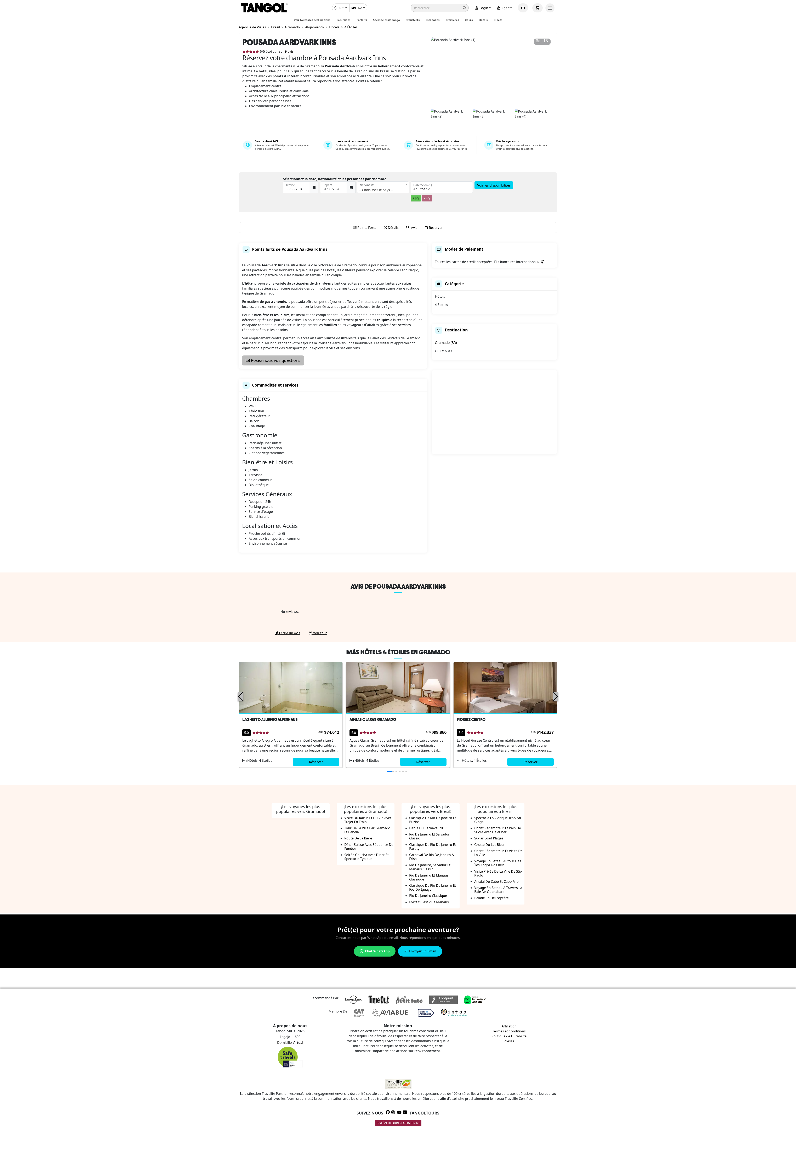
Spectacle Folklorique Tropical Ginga (497, 820)
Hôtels (483, 20)
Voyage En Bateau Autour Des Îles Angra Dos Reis (497, 863)
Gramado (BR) (446, 342)
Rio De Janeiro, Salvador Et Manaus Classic (429, 867)
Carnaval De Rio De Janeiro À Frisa (431, 856)
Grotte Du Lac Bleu (489, 844)
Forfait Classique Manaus (429, 902)
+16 (544, 41)
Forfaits (362, 20)
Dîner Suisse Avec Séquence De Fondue (368, 846)
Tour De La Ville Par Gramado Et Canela (367, 830)
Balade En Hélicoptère (491, 898)
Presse (509, 1041)
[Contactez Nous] (523, 7)
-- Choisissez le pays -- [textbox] (376, 190)
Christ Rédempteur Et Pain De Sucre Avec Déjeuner (497, 830)
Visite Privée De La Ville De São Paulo (498, 873)
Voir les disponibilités (494, 185)
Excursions (343, 20)
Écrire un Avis (289, 633)
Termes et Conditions (509, 1031)
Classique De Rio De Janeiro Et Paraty (432, 846)
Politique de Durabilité (509, 1036)
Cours (469, 20)
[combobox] (383, 187)
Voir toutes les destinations (312, 20)
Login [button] (483, 8)
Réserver (316, 762)
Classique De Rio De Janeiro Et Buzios (432, 820)
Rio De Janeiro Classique (428, 895)
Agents (506, 8)
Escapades (432, 20)
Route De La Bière (358, 838)
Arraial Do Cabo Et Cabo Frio (496, 881)
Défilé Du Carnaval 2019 (428, 828)
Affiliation (509, 1026)
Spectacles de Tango (386, 20)
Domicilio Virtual (290, 1042)
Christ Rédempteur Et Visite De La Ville (498, 853)
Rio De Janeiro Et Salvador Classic (429, 836)
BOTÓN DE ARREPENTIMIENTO (398, 1123)
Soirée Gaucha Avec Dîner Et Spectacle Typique (366, 856)
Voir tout (319, 633)
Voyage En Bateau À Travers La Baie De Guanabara (498, 889)
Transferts (413, 20)
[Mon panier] (537, 7)
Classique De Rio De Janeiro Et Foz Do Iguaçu (432, 887)
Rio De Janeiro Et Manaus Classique (429, 877)
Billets (498, 20)
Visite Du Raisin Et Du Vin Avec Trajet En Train (368, 820)
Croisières (452, 20)
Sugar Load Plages (488, 838)
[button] (440, 8)
